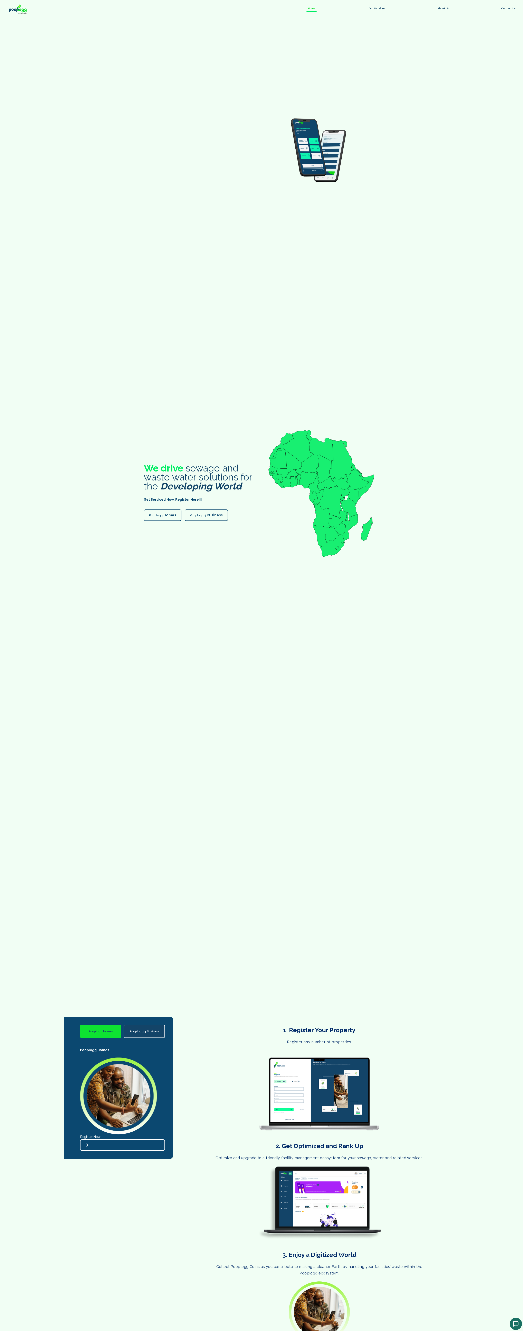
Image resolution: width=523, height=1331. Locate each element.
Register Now (90, 1137)
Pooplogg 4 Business (144, 1031)
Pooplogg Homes (100, 1031)
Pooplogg (162, 515)
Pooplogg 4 (206, 515)
